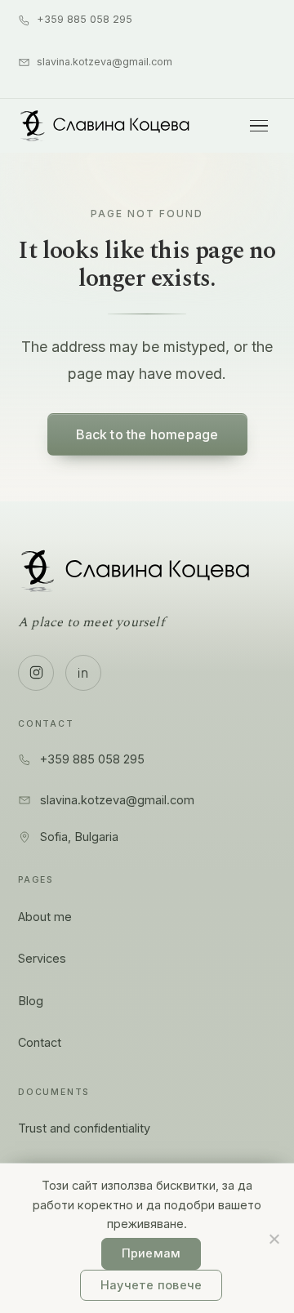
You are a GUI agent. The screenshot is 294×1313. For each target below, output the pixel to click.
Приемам (151, 1253)
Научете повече (151, 1285)
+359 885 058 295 (84, 19)
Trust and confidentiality (84, 1128)
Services (42, 958)
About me (45, 917)
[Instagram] (36, 673)
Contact (39, 1042)
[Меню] (259, 126)
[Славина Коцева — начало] (105, 126)
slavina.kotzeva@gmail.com (104, 62)
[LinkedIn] (83, 673)
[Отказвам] (273, 1239)
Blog (30, 1001)
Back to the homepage (147, 434)
